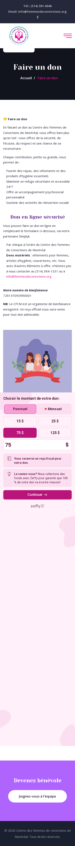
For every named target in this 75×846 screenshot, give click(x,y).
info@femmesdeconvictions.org (28, 276)
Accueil (26, 78)
